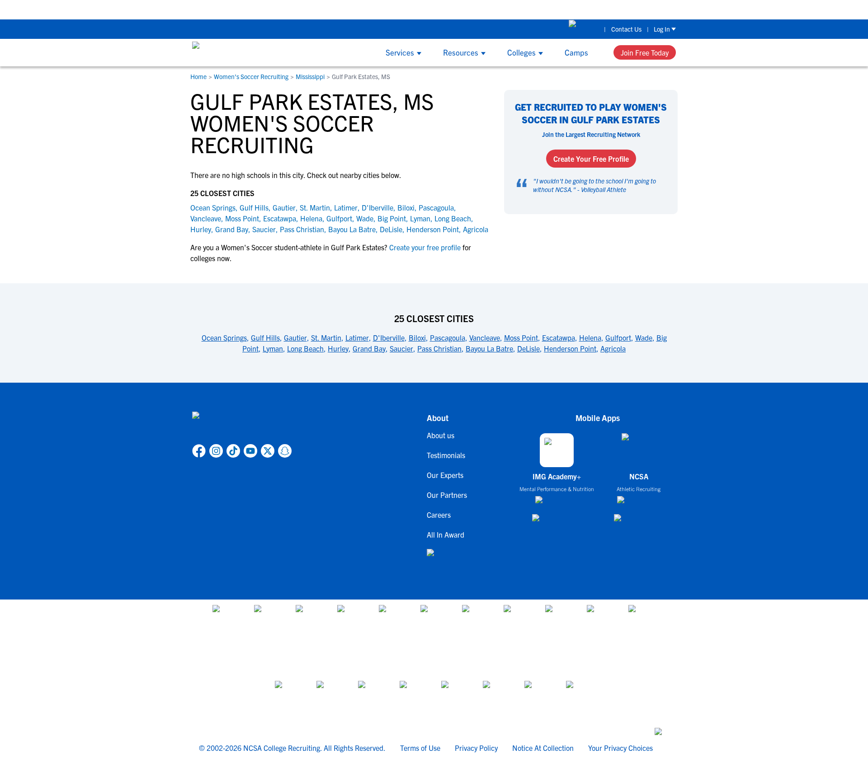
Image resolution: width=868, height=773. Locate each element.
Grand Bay (231, 229)
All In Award (445, 534)
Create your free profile (424, 247)
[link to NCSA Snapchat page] (285, 451)
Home (198, 76)
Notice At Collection (543, 747)
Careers (439, 514)
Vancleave (205, 218)
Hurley (200, 229)
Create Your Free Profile (591, 158)
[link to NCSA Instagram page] (216, 451)
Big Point (391, 218)
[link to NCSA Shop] (584, 29)
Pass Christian (302, 229)
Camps (576, 52)
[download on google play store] (557, 522)
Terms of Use (420, 747)
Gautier (284, 207)
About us (440, 435)
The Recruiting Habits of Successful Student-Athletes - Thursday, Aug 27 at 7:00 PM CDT (405, 9)
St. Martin (315, 207)
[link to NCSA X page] (267, 451)
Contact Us (626, 29)
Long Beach (452, 218)
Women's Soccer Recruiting (251, 76)
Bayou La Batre (352, 229)
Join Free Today (645, 52)
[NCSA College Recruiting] (226, 52)
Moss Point (242, 218)
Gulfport (339, 218)
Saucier (264, 229)
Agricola (475, 229)
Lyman (420, 218)
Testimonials (446, 454)
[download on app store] (556, 503)
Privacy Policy (476, 747)
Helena (311, 218)
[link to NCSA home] (242, 426)
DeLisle (391, 229)
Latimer (346, 207)
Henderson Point (432, 229)
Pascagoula (436, 207)
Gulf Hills (254, 207)
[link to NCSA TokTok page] (233, 451)
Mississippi (310, 76)
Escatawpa (279, 218)
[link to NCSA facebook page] (199, 451)
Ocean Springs (213, 207)
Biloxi (406, 207)
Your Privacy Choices (620, 747)
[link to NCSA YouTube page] (250, 451)
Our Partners (447, 494)
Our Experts (445, 474)
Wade (364, 218)
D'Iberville (377, 207)
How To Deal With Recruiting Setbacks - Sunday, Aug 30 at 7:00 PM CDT (660, 9)
